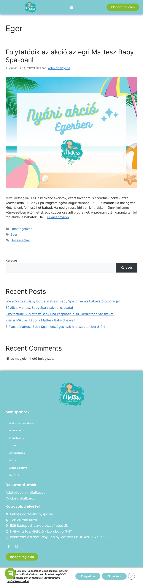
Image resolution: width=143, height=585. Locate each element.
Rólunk (13, 430)
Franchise (15, 438)
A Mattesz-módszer (21, 423)
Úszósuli (14, 475)
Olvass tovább (58, 217)
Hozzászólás (20, 240)
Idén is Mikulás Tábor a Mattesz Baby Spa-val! (40, 320)
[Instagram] (16, 546)
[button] (72, 7)
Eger (14, 234)
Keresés (12, 260)
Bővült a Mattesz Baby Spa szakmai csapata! (39, 307)
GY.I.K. (13, 460)
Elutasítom (114, 576)
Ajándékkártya (18, 468)
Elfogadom (88, 576)
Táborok (14, 445)
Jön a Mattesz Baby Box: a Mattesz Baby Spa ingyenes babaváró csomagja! (63, 301)
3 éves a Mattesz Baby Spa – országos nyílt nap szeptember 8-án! (55, 327)
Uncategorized (22, 229)
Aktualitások (17, 453)
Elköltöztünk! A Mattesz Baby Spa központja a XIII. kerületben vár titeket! (60, 314)
